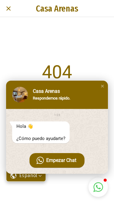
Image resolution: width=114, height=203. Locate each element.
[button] (102, 86)
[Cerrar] (8, 8)
